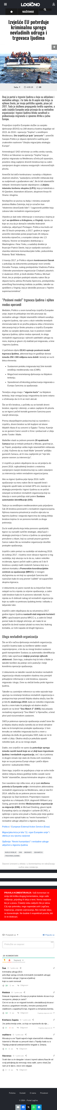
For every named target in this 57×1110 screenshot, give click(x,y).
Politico (5, 827)
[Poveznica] (53, 4)
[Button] (11, 11)
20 (40, 87)
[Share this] (23, 1107)
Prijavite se (49, 935)
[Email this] (18, 1107)
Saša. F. (17, 87)
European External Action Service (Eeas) (30, 827)
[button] (5, 4)
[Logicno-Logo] (30, 4)
